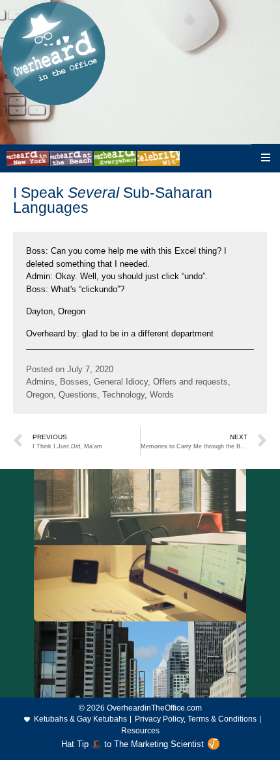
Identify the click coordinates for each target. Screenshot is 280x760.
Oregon (39, 395)
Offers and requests (190, 382)
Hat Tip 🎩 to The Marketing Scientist (132, 744)
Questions (78, 395)
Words (162, 395)
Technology (123, 395)
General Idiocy (121, 382)
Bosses (74, 382)
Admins (40, 382)
